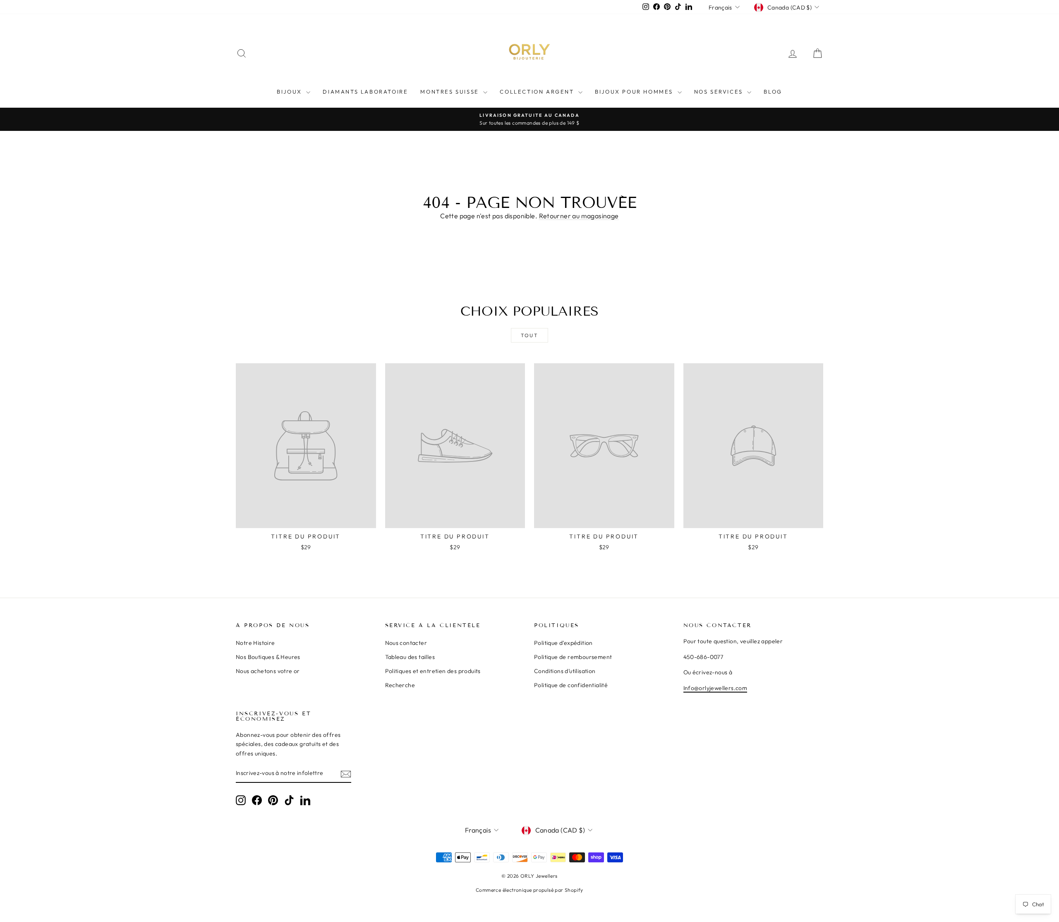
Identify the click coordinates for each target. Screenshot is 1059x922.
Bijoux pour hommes (635, 91)
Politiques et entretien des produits (433, 671)
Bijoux (290, 91)
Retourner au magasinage (579, 216)
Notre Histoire (255, 643)
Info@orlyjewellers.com (715, 688)
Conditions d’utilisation (565, 671)
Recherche (400, 685)
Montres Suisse (450, 91)
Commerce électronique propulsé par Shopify (529, 890)
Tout (530, 335)
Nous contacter (406, 643)
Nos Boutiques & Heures (268, 657)
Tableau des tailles (410, 657)
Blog (773, 91)
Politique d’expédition (563, 643)
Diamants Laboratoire (365, 91)
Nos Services (719, 91)
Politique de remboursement (573, 657)
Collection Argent (538, 91)
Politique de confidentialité (571, 685)
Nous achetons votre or (268, 671)
